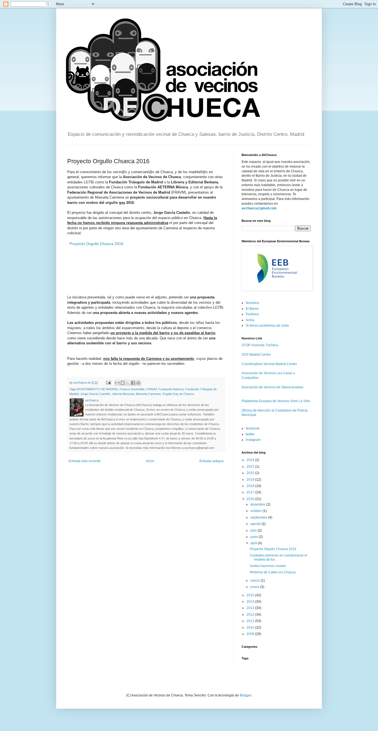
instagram (253, 440)
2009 (251, 634)
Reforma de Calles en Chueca (273, 572)
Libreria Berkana (123, 394)
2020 (251, 473)
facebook (253, 428)
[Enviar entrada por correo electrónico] (108, 382)
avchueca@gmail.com (259, 208)
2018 (251, 486)
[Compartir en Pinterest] (138, 383)
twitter (250, 434)
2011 (251, 621)
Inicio (150, 461)
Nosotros (252, 303)
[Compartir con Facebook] (133, 383)
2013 (251, 608)
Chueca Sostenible (132, 389)
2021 (251, 467)
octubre (256, 511)
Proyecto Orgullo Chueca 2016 (96, 243)
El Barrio (252, 309)
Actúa (250, 320)
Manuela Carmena (148, 394)
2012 (251, 614)
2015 (251, 595)
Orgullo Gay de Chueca (178, 394)
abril (254, 543)
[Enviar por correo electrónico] (117, 383)
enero (255, 587)
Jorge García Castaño (95, 394)
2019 (251, 480)
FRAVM (151, 389)
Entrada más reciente (85, 461)
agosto (256, 524)
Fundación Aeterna (170, 389)
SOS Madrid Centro (256, 355)
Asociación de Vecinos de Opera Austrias (272, 387)
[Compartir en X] (128, 383)
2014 (251, 601)
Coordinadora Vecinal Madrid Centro (269, 364)
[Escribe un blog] (122, 383)
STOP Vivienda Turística (260, 345)
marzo (255, 580)
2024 (251, 460)
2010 (251, 627)
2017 (251, 492)
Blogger (245, 695)
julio (254, 530)
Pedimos (252, 314)
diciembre (258, 504)
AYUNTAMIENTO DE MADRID (97, 389)
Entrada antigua (212, 461)
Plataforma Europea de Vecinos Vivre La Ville (276, 401)
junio (254, 537)
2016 (251, 499)
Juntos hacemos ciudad (268, 566)
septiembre (259, 517)
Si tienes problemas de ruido (267, 325)
